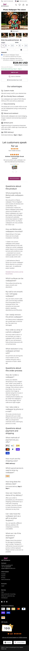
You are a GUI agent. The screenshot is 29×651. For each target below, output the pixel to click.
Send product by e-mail (15, 80)
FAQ (2, 592)
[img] (14, 149)
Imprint (3, 575)
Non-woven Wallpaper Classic (12, 55)
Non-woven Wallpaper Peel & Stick (13, 59)
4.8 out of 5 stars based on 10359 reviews (14, 637)
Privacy (3, 577)
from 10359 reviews (14, 150)
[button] (4, 35)
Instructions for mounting (8, 594)
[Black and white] (21, 50)
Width (17, 42)
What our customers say (8, 596)
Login (2, 586)
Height (3, 42)
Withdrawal (4, 598)
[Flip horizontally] (7, 50)
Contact (3, 574)
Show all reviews (14, 178)
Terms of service (5, 579)
